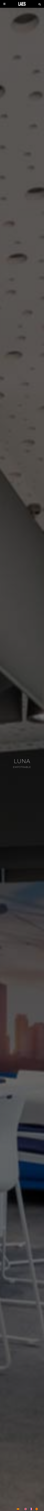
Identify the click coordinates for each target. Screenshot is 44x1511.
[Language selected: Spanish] (28, 1508)
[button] (40, 4)
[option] (26, 1509)
